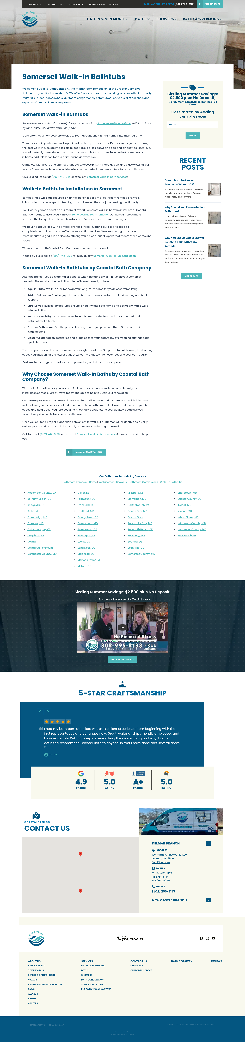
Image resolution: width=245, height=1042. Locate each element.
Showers (165, 18)
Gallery (32, 979)
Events (32, 998)
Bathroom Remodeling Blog (45, 984)
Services (87, 961)
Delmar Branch (166, 843)
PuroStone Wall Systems (96, 989)
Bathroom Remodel (106, 18)
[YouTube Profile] (213, 938)
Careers (33, 1003)
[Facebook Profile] (201, 938)
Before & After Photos (42, 975)
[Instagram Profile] (207, 938)
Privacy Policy (56, 1025)
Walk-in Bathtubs (92, 984)
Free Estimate (212, 4)
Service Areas (76, 4)
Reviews (113, 4)
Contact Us (55, 4)
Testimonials (36, 970)
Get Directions (161, 862)
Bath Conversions (201, 18)
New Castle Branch (169, 900)
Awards (33, 993)
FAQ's (31, 989)
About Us (34, 4)
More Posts (191, 276)
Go (191, 135)
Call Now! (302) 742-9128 (88, 452)
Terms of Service (38, 1025)
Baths (140, 18)
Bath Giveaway (96, 4)
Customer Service (141, 970)
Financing (136, 965)
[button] (80, 891)
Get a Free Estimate (122, 659)
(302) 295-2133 (163, 891)
